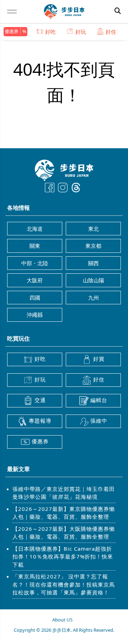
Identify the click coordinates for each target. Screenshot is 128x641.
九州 (93, 297)
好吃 (50, 31)
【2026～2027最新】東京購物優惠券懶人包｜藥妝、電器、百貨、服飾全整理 (63, 512)
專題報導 (40, 420)
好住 (111, 31)
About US (62, 619)
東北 (93, 228)
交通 (40, 400)
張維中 (98, 420)
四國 (35, 297)
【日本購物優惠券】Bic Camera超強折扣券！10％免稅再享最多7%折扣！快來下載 (62, 556)
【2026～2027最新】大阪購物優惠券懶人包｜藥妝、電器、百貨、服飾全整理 (63, 532)
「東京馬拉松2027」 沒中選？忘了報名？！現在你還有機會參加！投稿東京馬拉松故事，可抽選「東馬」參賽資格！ (63, 584)
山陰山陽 (93, 280)
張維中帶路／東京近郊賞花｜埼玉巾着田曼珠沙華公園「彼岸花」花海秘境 (63, 493)
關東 (35, 245)
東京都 (93, 245)
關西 (93, 263)
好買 (99, 358)
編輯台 (98, 400)
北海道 (35, 228)
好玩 (80, 31)
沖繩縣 (35, 314)
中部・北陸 (34, 263)
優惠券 (11, 31)
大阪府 (35, 280)
